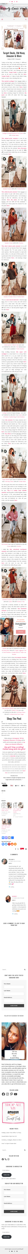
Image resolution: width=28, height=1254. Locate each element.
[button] (21, 620)
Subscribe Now (20, 631)
